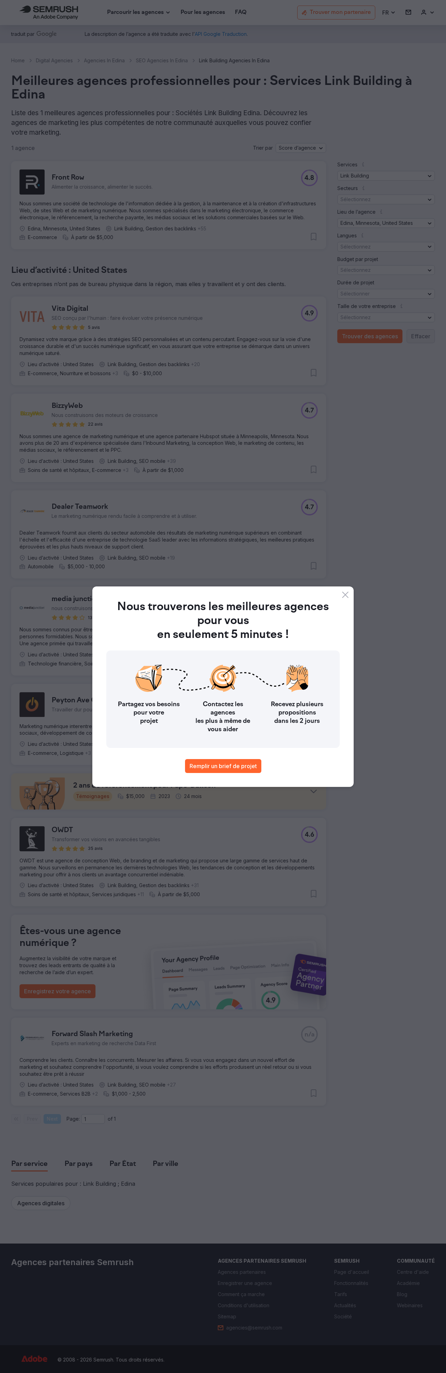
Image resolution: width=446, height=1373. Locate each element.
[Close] (345, 594)
